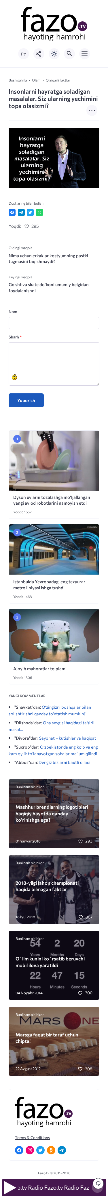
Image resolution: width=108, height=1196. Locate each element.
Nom (13, 311)
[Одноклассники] (51, 1150)
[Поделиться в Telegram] (21, 212)
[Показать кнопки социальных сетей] (38, 53)
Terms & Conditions (32, 1137)
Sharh (15, 336)
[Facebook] (19, 1150)
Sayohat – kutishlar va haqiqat (67, 737)
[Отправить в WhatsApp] (39, 212)
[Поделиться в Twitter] (30, 212)
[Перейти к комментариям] (98, 1183)
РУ (23, 53)
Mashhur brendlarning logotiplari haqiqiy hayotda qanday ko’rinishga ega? (52, 813)
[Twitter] (40, 1150)
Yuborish (26, 400)
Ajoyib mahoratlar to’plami (40, 668)
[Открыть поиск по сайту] (69, 53)
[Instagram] (30, 1150)
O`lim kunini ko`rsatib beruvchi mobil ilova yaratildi (50, 962)
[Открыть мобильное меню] (84, 53)
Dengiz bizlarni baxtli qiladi (64, 762)
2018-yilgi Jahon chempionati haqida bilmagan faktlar (47, 886)
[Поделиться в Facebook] (12, 212)
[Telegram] (62, 1150)
